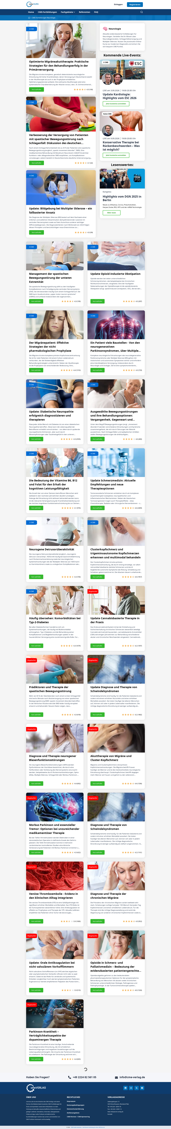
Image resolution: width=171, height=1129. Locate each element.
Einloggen (118, 4)
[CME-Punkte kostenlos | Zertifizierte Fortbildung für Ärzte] (29, 18)
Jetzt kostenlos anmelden (116, 104)
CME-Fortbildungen (47, 12)
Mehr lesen (111, 213)
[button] (67, 12)
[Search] (141, 12)
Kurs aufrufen (36, 89)
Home (31, 12)
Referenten (84, 12)
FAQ (96, 12)
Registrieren (134, 4)
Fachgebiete (67, 12)
